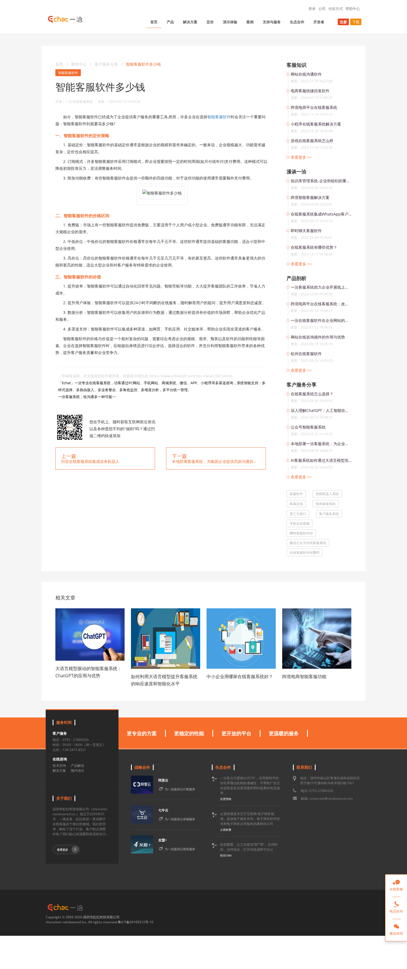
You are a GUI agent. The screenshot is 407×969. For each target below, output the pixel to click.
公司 (322, 8)
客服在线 (296, 503)
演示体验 (230, 21)
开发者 (318, 21)
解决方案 (190, 21)
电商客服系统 (326, 503)
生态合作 (297, 21)
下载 (355, 21)
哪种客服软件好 (301, 533)
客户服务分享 (107, 64)
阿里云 (163, 780)
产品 (170, 21)
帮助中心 (353, 8)
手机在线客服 (300, 523)
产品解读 (77, 765)
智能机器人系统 (327, 493)
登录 (312, 8)
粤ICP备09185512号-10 (135, 922)
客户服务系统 (329, 513)
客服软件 (296, 493)
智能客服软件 (68, 72)
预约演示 (77, 770)
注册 (343, 21)
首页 (154, 21)
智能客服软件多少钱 (143, 64)
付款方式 (335, 8)
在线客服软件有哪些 (305, 552)
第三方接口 (298, 513)
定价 (210, 21)
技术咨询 (59, 765)
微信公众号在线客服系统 (308, 542)
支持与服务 (272, 21)
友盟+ (162, 840)
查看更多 (62, 850)
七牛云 (163, 810)
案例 (250, 21)
